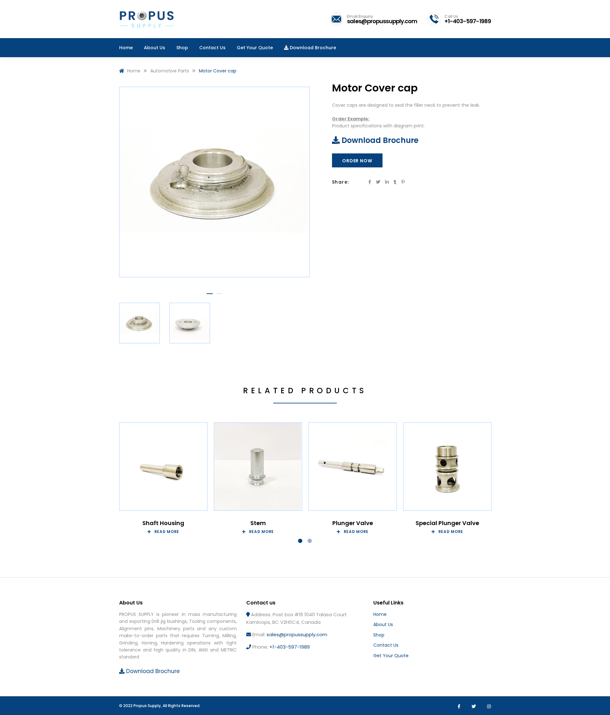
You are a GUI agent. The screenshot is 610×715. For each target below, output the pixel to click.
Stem (258, 523)
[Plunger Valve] (352, 466)
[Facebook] (459, 706)
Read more (166, 532)
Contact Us (385, 645)
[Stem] (258, 466)
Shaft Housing (163, 523)
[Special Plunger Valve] (447, 466)
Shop (378, 635)
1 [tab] (210, 296)
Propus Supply (147, 705)
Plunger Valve (352, 523)
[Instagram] (489, 706)
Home (380, 614)
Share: (340, 182)
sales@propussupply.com (297, 634)
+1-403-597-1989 (289, 647)
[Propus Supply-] (147, 20)
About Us (383, 624)
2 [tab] (219, 296)
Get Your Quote (391, 655)
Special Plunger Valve (447, 523)
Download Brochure (379, 140)
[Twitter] (473, 706)
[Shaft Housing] (163, 466)
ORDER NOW (357, 161)
